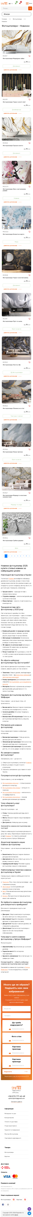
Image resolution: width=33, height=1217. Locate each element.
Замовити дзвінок (16, 1102)
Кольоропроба (9, 1117)
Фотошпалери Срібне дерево (13, 540)
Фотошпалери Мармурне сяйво (13, 58)
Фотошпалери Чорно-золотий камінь (15, 278)
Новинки (4, 21)
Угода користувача (11, 1126)
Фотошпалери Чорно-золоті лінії (14, 102)
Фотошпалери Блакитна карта (13, 234)
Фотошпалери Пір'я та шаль (12, 321)
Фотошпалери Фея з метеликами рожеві (14, 189)
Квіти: (4, 891)
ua (9, 3)
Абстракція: (6, 887)
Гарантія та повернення (12, 1130)
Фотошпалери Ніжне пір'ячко (13, 452)
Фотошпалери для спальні (11, 788)
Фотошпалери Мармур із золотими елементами (15, 496)
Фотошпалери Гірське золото (13, 145)
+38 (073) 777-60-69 (16, 1096)
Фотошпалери (17, 19)
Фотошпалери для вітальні (11, 792)
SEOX (16, 1215)
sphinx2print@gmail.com (16, 1098)
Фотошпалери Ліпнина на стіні (13, 408)
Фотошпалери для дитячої (11, 797)
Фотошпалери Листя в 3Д (11, 365)
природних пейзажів (22, 675)
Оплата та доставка (11, 1121)
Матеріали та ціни (10, 1113)
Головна (4, 19)
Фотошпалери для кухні (10, 783)
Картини (7, 1156)
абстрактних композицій (11, 677)
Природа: (6, 882)
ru (12, 3)
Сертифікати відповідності (13, 1138)
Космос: (5, 896)
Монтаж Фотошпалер (11, 1134)
